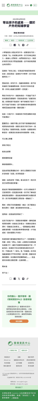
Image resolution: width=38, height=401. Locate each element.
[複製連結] (27, 45)
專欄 (15, 33)
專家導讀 (21, 33)
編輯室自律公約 (19, 360)
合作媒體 (19, 363)
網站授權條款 (30, 360)
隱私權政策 (7, 366)
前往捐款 (19, 321)
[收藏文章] (11, 45)
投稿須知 (31, 363)
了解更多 (15, 398)
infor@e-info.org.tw (22, 384)
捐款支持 (24, 350)
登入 (35, 5)
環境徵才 (7, 357)
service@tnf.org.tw (22, 381)
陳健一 (13, 40)
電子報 (27, 5)
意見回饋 (31, 366)
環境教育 (21, 40)
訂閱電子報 (13, 350)
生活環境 (30, 40)
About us (7, 360)
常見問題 (7, 363)
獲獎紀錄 (19, 366)
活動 (19, 357)
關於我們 (31, 357)
